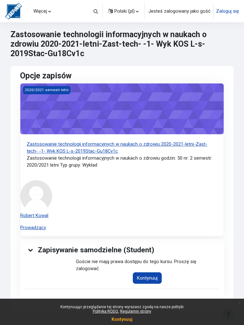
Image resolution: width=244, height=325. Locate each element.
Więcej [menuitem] (40, 11)
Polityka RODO (105, 311)
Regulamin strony (135, 311)
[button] (95, 11)
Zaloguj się (227, 11)
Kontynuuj (147, 278)
